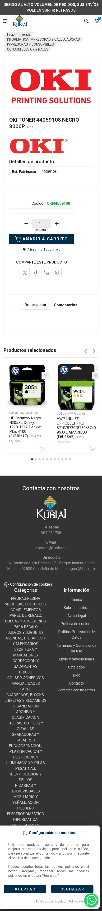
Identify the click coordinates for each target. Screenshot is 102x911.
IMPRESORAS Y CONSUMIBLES (30, 44)
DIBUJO (25, 672)
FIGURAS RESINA (25, 598)
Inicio (11, 34)
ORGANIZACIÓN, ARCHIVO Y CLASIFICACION (25, 712)
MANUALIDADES (25, 683)
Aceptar (25, 889)
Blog (76, 675)
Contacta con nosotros (76, 690)
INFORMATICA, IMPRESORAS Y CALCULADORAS (43, 39)
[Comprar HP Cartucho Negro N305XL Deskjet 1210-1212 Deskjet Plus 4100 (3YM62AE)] (41, 448)
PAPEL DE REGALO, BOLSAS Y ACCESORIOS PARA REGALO (25, 621)
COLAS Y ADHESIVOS (25, 678)
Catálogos (76, 667)
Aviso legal (76, 615)
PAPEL (25, 689)
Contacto (76, 683)
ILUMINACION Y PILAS (25, 763)
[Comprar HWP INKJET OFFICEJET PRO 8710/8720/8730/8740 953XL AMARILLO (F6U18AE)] (92, 449)
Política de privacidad (50, 901)
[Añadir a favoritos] (45, 375)
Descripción (35, 304)
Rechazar (72, 889)
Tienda (25, 34)
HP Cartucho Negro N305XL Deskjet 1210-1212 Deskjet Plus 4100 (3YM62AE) (25, 429)
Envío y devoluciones (76, 659)
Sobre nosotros (76, 607)
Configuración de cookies (31, 584)
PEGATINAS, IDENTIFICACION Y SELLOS (26, 774)
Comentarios (65, 305)
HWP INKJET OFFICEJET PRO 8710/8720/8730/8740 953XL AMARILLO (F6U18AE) (76, 430)
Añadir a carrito (45, 238)
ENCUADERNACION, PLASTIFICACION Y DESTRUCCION (25, 751)
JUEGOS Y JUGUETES (26, 632)
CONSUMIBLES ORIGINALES (27, 49)
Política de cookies (81, 901)
